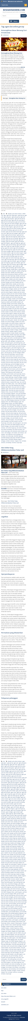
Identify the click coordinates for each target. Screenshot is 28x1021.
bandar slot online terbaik (12, 866)
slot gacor (23, 405)
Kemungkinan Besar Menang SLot (11, 53)
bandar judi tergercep (11, 846)
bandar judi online (5, 272)
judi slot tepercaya (5, 364)
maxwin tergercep (14, 928)
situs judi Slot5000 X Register (8, 393)
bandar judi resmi (10, 282)
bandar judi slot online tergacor (17, 836)
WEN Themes (15, 1019)
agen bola (9, 215)
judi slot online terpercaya (12, 362)
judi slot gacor (18, 892)
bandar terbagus (14, 329)
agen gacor (14, 215)
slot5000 (9, 970)
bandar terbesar (5, 331)
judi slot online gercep (10, 895)
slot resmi (19, 965)
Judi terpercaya (17, 374)
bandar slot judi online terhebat (14, 315)
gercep (2, 341)
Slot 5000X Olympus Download (11, 400)
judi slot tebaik (12, 903)
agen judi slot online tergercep (13, 774)
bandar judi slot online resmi (15, 287)
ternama (14, 442)
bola (21, 334)
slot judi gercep (18, 406)
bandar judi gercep (21, 271)
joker (6, 341)
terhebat (24, 441)
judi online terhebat (17, 887)
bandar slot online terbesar (12, 323)
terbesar (12, 441)
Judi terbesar (18, 370)
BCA (12, 1013)
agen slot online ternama (7, 804)
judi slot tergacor (18, 365)
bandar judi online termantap (8, 280)
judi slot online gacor (10, 354)
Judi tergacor (15, 920)
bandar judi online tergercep (16, 279)
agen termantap (10, 267)
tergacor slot (18, 441)
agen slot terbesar (11, 261)
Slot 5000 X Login (20, 397)
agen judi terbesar (19, 241)
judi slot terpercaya (21, 369)
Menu (16, 21)
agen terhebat (17, 813)
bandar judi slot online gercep (12, 831)
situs (7, 385)
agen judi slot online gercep (8, 222)
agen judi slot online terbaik (16, 771)
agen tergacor (8, 266)
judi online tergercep (16, 347)
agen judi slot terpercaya (12, 240)
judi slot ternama (11, 369)
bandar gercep (22, 269)
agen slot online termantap (7, 256)
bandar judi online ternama (8, 828)
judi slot (19, 351)
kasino (23, 374)
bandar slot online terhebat (8, 326)
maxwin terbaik (10, 926)
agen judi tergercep (15, 243)
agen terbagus (20, 264)
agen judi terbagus (11, 787)
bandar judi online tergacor (15, 825)
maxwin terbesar (9, 379)
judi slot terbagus (15, 364)
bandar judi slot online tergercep (9, 838)
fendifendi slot (20, 336)
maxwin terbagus (18, 377)
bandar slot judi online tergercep (17, 857)
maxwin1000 (13, 382)
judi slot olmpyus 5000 (10, 893)
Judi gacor (13, 341)
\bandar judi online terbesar (15, 213)
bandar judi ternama (12, 303)
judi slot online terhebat (7, 900)
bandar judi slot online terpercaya (14, 297)
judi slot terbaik (14, 905)
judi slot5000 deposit (14, 911)
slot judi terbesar (9, 954)
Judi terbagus (4, 370)
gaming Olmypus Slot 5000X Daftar (14, 339)
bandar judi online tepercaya (8, 276)
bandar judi (4, 271)
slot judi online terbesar (11, 411)
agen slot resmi (10, 805)
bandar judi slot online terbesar (13, 290)
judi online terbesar (20, 346)
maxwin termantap (20, 380)
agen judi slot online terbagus (12, 223)
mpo (18, 382)
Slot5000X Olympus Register (15, 439)
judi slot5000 (19, 910)
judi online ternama (15, 889)
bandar (9, 269)
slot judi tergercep (19, 419)
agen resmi (4, 246)
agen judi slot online (6, 220)
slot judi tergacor (10, 419)
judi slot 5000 (20, 890)
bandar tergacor (14, 331)
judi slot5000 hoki (17, 915)
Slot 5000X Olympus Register (14, 405)
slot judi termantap (13, 956)
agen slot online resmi (18, 249)
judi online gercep (18, 343)
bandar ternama (5, 334)
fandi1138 (14, 336)
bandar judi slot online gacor (8, 285)
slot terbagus (8, 432)
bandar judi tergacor (13, 300)
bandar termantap (19, 333)
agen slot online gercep (6, 249)
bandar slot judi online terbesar (13, 312)
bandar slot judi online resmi (15, 308)
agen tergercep (16, 266)
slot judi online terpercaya (12, 416)
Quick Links (5, 5)
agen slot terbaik (15, 807)
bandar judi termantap (11, 848)
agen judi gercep (16, 217)
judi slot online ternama (7, 902)
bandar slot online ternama (14, 328)
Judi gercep (18, 341)
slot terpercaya (9, 436)
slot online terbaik (13, 426)
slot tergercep (9, 434)
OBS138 (22, 67)
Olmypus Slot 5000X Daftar (18, 931)
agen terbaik (17, 812)
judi (9, 341)
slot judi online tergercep (12, 413)
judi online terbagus (13, 884)
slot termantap (17, 434)
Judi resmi (9, 890)
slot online (9, 423)
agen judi (16, 763)
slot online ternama (17, 429)
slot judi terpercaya (10, 957)
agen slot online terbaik (17, 251)
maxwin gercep (16, 375)
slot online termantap (6, 429)
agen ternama (17, 267)
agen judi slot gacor (9, 218)
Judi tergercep (9, 372)
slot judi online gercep (13, 408)
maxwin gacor (9, 375)
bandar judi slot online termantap (17, 839)
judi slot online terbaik (11, 357)
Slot (4, 213)
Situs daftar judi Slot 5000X (14, 933)
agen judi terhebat (10, 790)
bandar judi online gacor (17, 272)
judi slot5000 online (12, 918)
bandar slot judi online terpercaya (14, 318)
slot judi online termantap (12, 414)
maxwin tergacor (18, 379)
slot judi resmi (22, 416)
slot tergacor (22, 967)
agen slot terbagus (19, 259)
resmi (16, 383)
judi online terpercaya (11, 351)
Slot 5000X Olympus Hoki (11, 939)
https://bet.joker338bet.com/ (8, 996)
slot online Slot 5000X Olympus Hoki (14, 424)
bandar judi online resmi (20, 274)
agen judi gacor (7, 217)
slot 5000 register (11, 938)
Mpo (2, 990)
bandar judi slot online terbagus (18, 833)
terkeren (3, 442)
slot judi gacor (10, 406)
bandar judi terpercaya (11, 849)
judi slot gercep (8, 352)
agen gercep (21, 215)
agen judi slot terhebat (12, 784)
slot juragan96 (4, 999)
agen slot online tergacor (17, 253)
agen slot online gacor (18, 248)
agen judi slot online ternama (14, 777)
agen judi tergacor (5, 243)
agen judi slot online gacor (18, 220)
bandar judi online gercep (7, 274)
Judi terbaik (11, 370)
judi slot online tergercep (12, 359)
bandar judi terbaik (17, 298)
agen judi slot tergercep (11, 236)
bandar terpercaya (14, 334)
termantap (8, 442)
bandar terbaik (23, 329)
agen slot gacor (16, 246)
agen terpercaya (18, 815)
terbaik (8, 441)
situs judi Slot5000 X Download (16, 392)
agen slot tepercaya (9, 259)
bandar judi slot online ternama (9, 841)
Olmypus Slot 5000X (6, 383)
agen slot (9, 246)
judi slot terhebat (12, 367)
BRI (16, 1013)
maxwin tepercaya (9, 377)
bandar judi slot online (18, 284)
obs (21, 382)
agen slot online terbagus (14, 797)
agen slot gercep (8, 794)
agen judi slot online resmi (11, 769)
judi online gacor (9, 343)
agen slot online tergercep (15, 800)
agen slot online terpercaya (12, 258)
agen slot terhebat (15, 262)
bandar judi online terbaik (12, 277)
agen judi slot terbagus (12, 233)
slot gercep (3, 406)
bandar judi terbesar (12, 844)
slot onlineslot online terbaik (17, 431)
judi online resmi (16, 344)
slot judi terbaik (14, 418)
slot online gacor (17, 423)
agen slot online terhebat (18, 254)
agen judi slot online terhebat (13, 228)
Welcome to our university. (15, 1)
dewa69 (3, 1002)
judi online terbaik (10, 346)
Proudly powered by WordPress (11, 1017)
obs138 (24, 382)
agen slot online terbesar (15, 799)
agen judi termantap (11, 245)
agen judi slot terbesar (10, 235)
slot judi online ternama (15, 951)
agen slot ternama (11, 264)
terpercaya (19, 442)
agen (5, 215)
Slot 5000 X (12, 397)
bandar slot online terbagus (8, 321)
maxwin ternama (5, 382)
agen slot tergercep (5, 262)
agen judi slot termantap (12, 238)
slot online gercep (12, 959)
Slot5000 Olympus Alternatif (8, 437)
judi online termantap (14, 349)
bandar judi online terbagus (13, 823)
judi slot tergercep (19, 907)
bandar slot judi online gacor (8, 307)
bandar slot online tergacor (16, 867)
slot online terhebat (21, 428)
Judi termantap (12, 921)
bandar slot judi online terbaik (8, 856)
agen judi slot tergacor (13, 782)
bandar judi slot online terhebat (14, 294)
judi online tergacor (6, 347)
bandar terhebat (10, 333)
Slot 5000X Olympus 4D (7, 398)
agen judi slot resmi (17, 779)
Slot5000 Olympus (18, 436)
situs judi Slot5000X (21, 393)
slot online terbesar (20, 960)
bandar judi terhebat (11, 302)
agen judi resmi (13, 764)
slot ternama (19, 969)
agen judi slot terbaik (15, 781)
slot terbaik (14, 432)
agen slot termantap (16, 810)
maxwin (3, 375)
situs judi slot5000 (19, 936)
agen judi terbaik (10, 241)
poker (13, 383)
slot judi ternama (13, 421)
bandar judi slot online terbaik (8, 835)
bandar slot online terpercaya (8, 874)
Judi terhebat (16, 372)
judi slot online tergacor (7, 898)
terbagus (3, 441)
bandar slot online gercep (20, 320)
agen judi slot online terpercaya (13, 231)
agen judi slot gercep (20, 218)
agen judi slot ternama (12, 786)
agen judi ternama (21, 245)
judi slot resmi (22, 362)
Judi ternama (10, 374)
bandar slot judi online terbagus (18, 854)
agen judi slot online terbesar (16, 225)
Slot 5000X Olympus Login (15, 401)
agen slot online (9, 248)
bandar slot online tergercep (16, 325)
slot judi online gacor (6, 944)
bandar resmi (10, 305)
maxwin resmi (8, 924)
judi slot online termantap (12, 361)
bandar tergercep (5, 877)
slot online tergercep (11, 428)
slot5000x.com (5, 1004)
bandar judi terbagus (6, 298)
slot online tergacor (6, 962)
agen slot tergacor (21, 261)
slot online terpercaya (11, 965)
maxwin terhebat (10, 380)
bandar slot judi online (19, 305)
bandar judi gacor (12, 271)
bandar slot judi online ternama (18, 861)
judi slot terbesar (9, 365)
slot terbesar (21, 432)
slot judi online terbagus (10, 410)
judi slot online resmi (10, 356)
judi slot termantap (13, 908)
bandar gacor (14, 269)
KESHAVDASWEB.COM (14, 10)
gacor (2, 338)
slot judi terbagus (5, 418)
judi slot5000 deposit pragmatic (16, 913)
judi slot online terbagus (7, 897)
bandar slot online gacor (7, 320)
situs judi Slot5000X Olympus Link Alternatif (12, 395)
